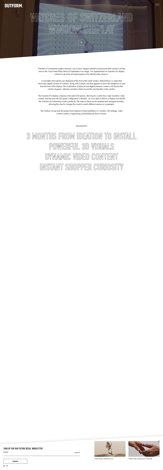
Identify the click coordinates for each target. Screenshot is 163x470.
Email (5, 452)
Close (159, 441)
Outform (14, 5)
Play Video (81, 42)
